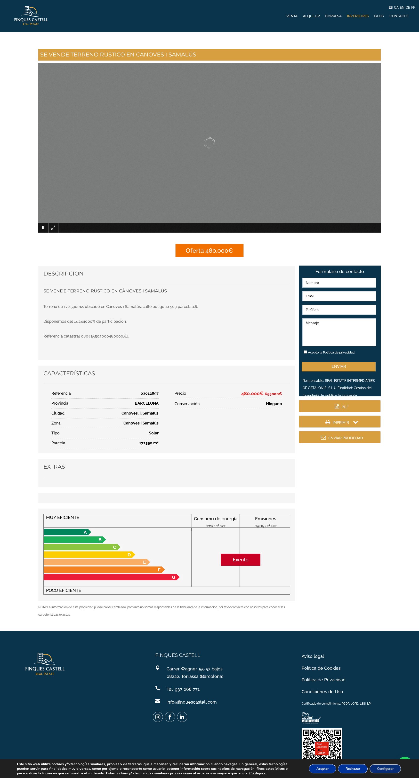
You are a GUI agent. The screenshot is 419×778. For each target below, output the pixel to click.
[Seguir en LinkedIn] (182, 717)
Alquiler (311, 16)
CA (396, 7)
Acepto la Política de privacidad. (331, 352)
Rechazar (353, 768)
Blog (379, 16)
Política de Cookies (321, 668)
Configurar (258, 773)
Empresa (333, 16)
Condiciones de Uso (322, 691)
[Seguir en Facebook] (170, 717)
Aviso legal (313, 656)
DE (408, 7)
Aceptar (322, 768)
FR (413, 7)
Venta (292, 16)
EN (402, 7)
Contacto (399, 16)
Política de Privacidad (324, 679)
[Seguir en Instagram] (158, 717)
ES (391, 7)
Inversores (358, 16)
